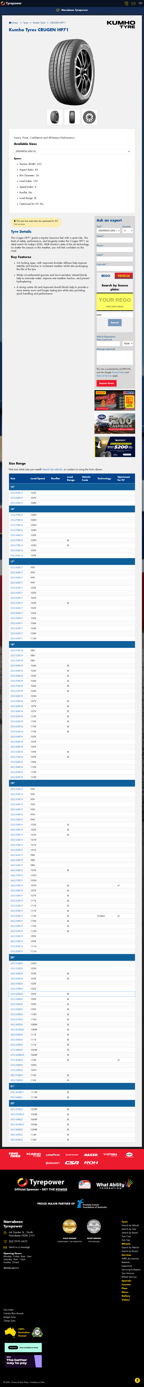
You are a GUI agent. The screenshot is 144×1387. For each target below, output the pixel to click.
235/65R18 (16, 716)
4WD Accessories (130, 1258)
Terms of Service (104, 375)
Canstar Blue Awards (13, 1313)
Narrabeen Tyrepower (74, 10)
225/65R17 (16, 587)
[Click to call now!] (126, 3)
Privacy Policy (118, 372)
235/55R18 (16, 680)
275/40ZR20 (17, 1054)
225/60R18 (16, 665)
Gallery (126, 1295)
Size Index (9, 1309)
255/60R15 (16, 492)
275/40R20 (16, 1049)
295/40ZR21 (17, 1092)
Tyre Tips (126, 1240)
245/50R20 (16, 983)
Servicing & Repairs (131, 1269)
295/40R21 (16, 1097)
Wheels (126, 1243)
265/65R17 (16, 638)
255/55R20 (16, 1014)
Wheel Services (129, 1276)
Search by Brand (130, 1232)
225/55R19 (16, 789)
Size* (99, 226)
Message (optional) (106, 349)
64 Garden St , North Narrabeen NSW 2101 (22, 1234)
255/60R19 (16, 915)
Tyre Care (126, 1236)
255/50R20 (16, 999)
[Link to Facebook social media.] (137, 1380)
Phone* (100, 245)
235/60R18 (16, 696)
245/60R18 (16, 736)
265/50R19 (16, 921)
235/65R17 (16, 623)
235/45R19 (16, 804)
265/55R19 (16, 931)
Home (14, 22)
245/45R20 (16, 973)
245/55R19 (16, 875)
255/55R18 (16, 751)
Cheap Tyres (9, 1320)
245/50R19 (16, 870)
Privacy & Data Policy (20, 1382)
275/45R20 (16, 1060)
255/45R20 (17, 994)
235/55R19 (16, 839)
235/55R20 (16, 963)
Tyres (125, 1221)
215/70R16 (16, 515)
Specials (126, 1280)
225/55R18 (16, 650)
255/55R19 (16, 900)
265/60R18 (16, 767)
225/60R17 (16, 567)
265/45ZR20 (17, 1029)
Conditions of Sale (37, 1382)
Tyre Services (128, 1273)
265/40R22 (16, 1119)
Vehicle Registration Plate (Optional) (106, 338)
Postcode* (101, 264)
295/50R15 (16, 503)
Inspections (127, 1265)
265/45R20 (16, 1024)
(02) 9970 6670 (18, 1241)
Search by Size (129, 1229)
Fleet (124, 1288)
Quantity (126, 226)
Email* (100, 255)
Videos (126, 1299)
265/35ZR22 (17, 1114)
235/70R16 (16, 540)
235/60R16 (16, 535)
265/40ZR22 (17, 1124)
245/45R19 (16, 855)
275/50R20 (16, 1065)
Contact (126, 1284)
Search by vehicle (52, 469)
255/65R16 (16, 550)
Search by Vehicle (130, 1225)
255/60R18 (16, 762)
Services (126, 1254)
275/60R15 (16, 497)
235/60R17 (16, 608)
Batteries (126, 1262)
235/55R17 (16, 603)
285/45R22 (16, 1134)
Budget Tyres (10, 1317)
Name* (100, 236)
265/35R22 (16, 1109)
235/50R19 (16, 814)
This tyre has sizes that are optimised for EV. (36, 222)
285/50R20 (16, 1075)
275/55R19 (16, 946)
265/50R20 (16, 1034)
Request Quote (106, 383)
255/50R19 (16, 890)
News (125, 1292)
